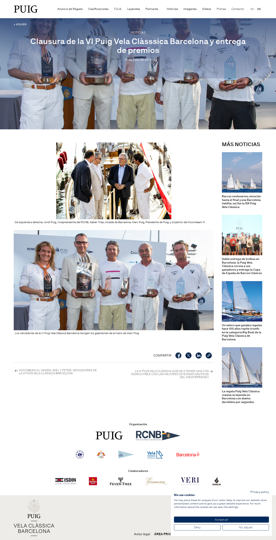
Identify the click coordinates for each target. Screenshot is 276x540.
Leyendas (133, 9)
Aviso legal (142, 534)
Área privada (166, 534)
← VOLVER (20, 24)
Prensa (221, 9)
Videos (206, 9)
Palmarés (151, 9)
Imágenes (190, 9)
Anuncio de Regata (70, 9)
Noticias (172, 9)
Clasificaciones (98, 9)
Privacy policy (259, 492)
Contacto (237, 9)
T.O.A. (118, 9)
